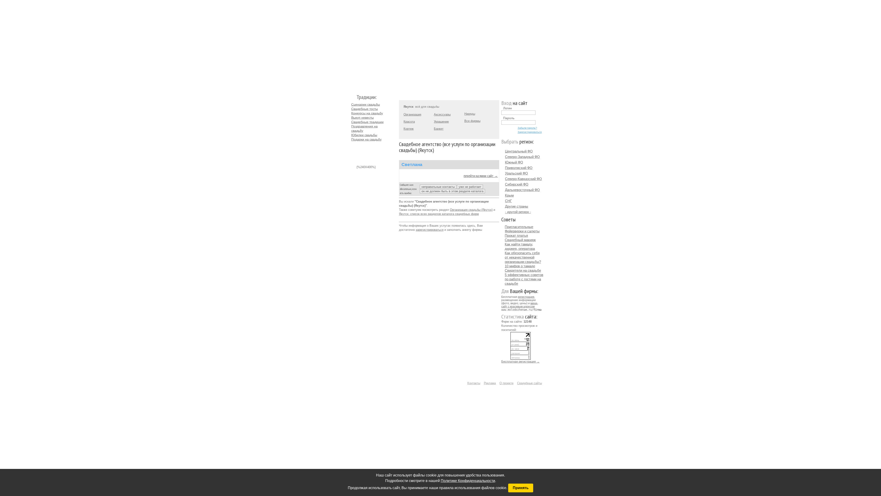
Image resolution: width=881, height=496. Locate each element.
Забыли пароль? (527, 128)
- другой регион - (518, 212)
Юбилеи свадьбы (364, 135)
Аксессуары (442, 114)
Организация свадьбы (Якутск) (471, 209)
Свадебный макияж (520, 240)
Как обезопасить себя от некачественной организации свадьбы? (523, 257)
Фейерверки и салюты (522, 231)
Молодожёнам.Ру (353, 45)
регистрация (526, 297)
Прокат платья (516, 235)
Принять (521, 488)
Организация (412, 114)
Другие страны (516, 206)
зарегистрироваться (429, 229)
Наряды (469, 114)
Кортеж (409, 128)
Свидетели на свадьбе (523, 270)
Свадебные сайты (529, 383)
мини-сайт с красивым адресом (519, 305)
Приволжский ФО (519, 168)
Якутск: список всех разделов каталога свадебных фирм (439, 214)
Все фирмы (472, 121)
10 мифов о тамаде (520, 266)
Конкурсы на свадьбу (367, 113)
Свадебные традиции (367, 122)
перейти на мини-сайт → (481, 175)
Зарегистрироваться (530, 132)
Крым (509, 195)
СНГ (508, 201)
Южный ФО (514, 162)
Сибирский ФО (516, 184)
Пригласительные (519, 227)
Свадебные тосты (364, 109)
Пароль (508, 118)
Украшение (441, 121)
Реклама (490, 383)
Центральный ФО (519, 151)
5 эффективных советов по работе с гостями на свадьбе (524, 279)
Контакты (473, 383)
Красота (409, 121)
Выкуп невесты (362, 117)
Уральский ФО (516, 173)
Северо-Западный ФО (522, 157)
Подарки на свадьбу (366, 139)
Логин (507, 108)
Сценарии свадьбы (365, 104)
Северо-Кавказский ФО (523, 179)
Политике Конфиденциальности (468, 481)
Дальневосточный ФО (522, 190)
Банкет (438, 128)
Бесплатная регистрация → (520, 361)
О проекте (506, 383)
